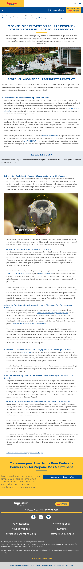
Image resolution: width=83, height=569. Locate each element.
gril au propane (26, 352)
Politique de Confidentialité (41, 565)
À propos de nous (16, 16)
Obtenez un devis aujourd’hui (62, 477)
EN (75, 3)
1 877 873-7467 (51, 510)
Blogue (27, 16)
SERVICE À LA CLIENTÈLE (62, 534)
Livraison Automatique (50, 136)
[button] (2, 10)
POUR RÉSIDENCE (21, 524)
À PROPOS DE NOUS (62, 524)
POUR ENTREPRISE (21, 529)
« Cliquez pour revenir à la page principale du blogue (24, 453)
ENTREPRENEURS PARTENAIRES (21, 534)
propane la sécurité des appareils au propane (52, 313)
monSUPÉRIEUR (29, 141)
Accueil (4, 16)
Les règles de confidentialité (38, 550)
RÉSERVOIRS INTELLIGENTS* (17, 273)
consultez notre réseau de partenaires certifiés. (29, 324)
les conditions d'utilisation (62, 550)
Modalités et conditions (19, 565)
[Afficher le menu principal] (80, 3)
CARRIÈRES (62, 529)
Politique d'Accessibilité (63, 565)
